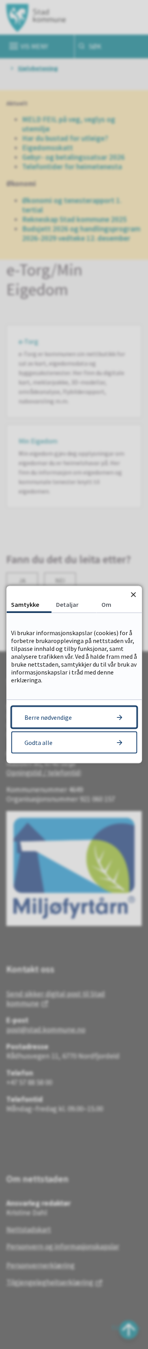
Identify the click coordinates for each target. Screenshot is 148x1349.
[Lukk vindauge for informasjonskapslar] (133, 594)
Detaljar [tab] (67, 604)
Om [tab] (106, 604)
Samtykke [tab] (25, 604)
